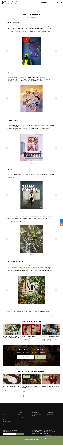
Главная (4, 9)
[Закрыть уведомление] (62, 436)
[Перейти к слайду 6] (33, 163)
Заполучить (11, 311)
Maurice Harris (11, 26)
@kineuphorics (11, 177)
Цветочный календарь (36, 412)
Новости (10, 9)
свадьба (4, 417)
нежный (4, 410)
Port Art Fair (19, 410)
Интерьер (19, 415)
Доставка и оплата (50, 412)
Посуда (18, 414)
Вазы (18, 408)
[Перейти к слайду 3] (30, 163)
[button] (44, 2)
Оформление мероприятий (37, 408)
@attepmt (24, 77)
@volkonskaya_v (16, 80)
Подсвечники (19, 412)
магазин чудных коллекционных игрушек (24, 267)
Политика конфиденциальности (53, 417)
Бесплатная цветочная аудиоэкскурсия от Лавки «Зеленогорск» (11, 338)
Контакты (48, 410)
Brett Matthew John (24, 125)
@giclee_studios (40, 125)
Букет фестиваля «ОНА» (29, 336)
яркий (4, 408)
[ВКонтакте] (61, 220)
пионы (4, 419)
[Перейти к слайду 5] (32, 163)
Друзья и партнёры (50, 414)
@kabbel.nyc (25, 219)
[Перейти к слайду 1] (30, 254)
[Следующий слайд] (56, 51)
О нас (48, 408)
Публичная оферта (50, 415)
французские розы (6, 421)
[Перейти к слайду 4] (31, 163)
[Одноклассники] (61, 224)
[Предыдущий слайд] (7, 51)
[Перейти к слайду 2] (29, 163)
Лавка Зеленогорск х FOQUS (50, 336)
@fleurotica (10, 174)
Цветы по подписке (35, 410)
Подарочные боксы (20, 417)
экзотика (4, 414)
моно (3, 415)
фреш (4, 412)
